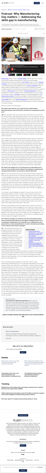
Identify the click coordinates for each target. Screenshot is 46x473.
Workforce (4, 9)
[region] (23, 469)
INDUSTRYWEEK (10, 460)
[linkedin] (20, 33)
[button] (2, 3)
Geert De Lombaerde (32, 85)
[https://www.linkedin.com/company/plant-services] (22, 454)
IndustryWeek (5, 99)
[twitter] (23, 33)
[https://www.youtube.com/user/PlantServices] (23, 454)
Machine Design (22, 78)
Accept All (23, 470)
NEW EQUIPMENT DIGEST (19, 460)
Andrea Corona (11, 90)
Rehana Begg (4, 78)
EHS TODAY (36, 460)
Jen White (16, 94)
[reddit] (25, 33)
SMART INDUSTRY (29, 460)
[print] (44, 33)
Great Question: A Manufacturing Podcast (19, 9)
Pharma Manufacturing (30, 90)
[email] (27, 33)
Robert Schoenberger (6, 29)
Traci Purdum (25, 82)
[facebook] (18, 33)
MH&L (23, 461)
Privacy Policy (40, 467)
